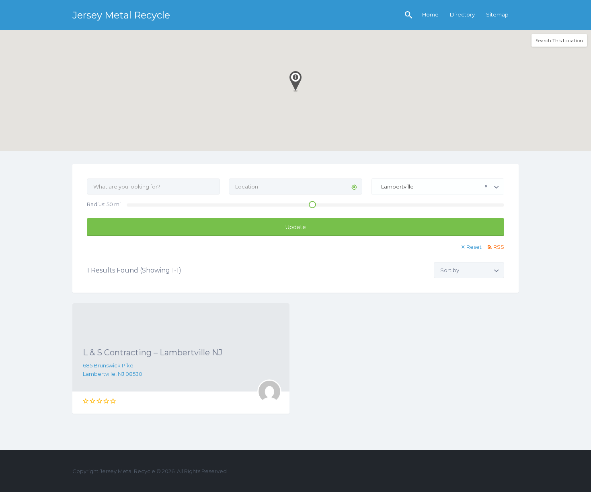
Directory (462, 14)
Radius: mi (104, 204)
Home (430, 14)
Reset (474, 247)
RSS (498, 247)
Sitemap (497, 14)
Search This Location (559, 40)
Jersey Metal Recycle (121, 15)
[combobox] (437, 186)
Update (295, 227)
